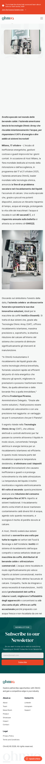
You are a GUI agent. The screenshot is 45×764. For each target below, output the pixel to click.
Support (27, 710)
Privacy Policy (8, 736)
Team (5, 706)
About (5, 703)
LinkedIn (27, 703)
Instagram (28, 706)
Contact (6, 725)
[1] (29, 215)
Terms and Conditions (11, 740)
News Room (7, 710)
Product (6, 714)
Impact (5, 721)
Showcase (7, 718)
